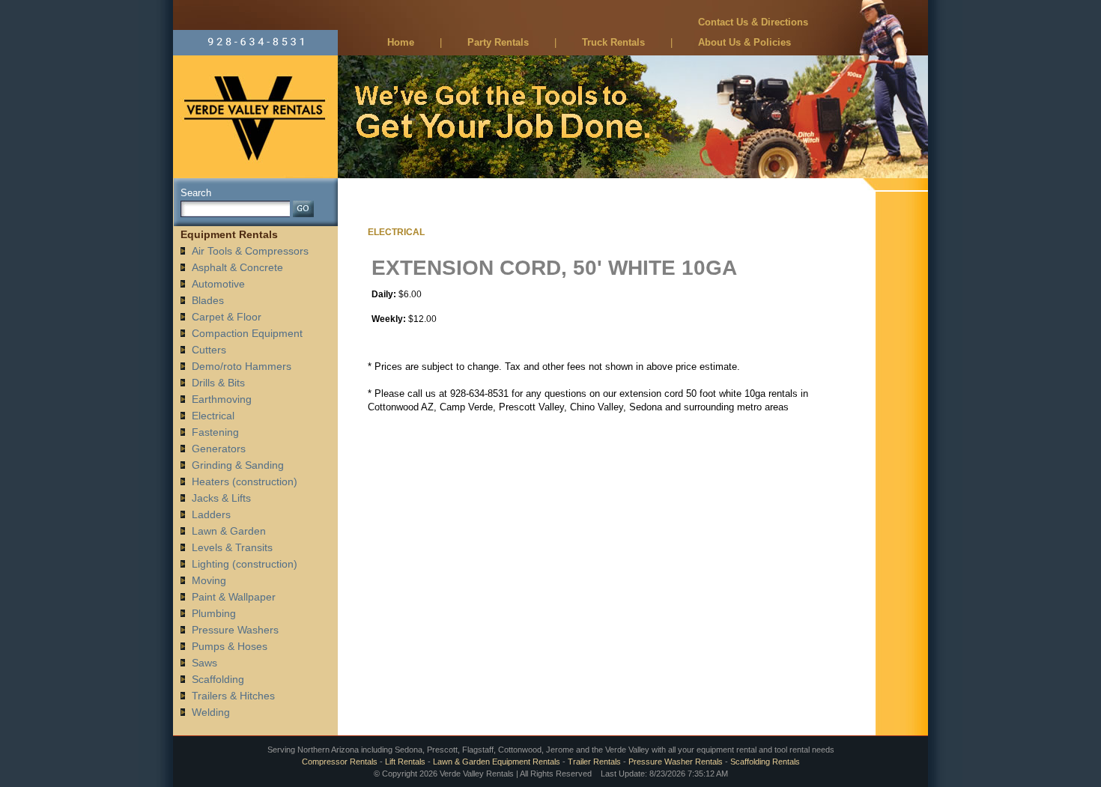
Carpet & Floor (226, 317)
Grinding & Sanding (238, 465)
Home (400, 42)
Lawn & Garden (229, 531)
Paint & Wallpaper (234, 597)
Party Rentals (498, 42)
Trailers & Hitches (233, 696)
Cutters (209, 350)
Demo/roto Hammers (241, 366)
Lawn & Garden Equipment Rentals (496, 761)
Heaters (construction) (244, 481)
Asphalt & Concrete (237, 267)
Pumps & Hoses (229, 646)
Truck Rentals (613, 42)
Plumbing (214, 613)
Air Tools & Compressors (250, 251)
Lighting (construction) (244, 564)
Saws (204, 663)
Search (196, 192)
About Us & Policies (744, 42)
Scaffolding (218, 679)
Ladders (211, 514)
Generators (219, 449)
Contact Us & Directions (753, 22)
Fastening (215, 432)
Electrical (213, 416)
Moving (209, 580)
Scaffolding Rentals (765, 761)
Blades (208, 300)
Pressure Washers (235, 630)
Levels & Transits (232, 547)
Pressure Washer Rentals (675, 761)
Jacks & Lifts (221, 498)
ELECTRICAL (396, 232)
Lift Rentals (405, 761)
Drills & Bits (218, 383)
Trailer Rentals (594, 761)
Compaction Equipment (247, 333)
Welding (211, 712)
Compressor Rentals (339, 761)
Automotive (218, 284)
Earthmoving (222, 399)
